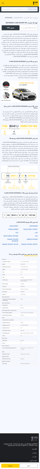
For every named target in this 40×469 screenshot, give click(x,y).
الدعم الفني (33, 460)
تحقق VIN (11, 28)
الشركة (34, 449)
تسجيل (10, 466)
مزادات (34, 453)
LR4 (36, 236)
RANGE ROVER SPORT (29, 244)
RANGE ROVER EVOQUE (12, 240)
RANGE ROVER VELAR (10, 244)
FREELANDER (13, 229)
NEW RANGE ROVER (11, 236)
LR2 (36, 232)
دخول (28, 466)
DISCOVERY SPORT (30, 229)
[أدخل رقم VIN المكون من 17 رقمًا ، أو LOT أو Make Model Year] (3, 9)
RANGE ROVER (32, 239)
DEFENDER (34, 226)
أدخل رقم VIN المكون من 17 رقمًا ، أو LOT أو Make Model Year (15, 9)
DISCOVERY (14, 226)
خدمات (34, 457)
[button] (32, 9)
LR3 (16, 232)
